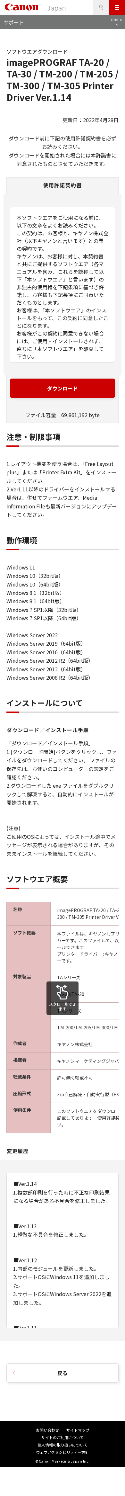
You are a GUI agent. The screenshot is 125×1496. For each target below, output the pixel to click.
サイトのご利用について (62, 1437)
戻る (62, 1373)
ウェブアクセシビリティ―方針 (62, 1452)
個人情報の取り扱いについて (63, 1444)
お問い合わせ (47, 1430)
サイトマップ (77, 1430)
